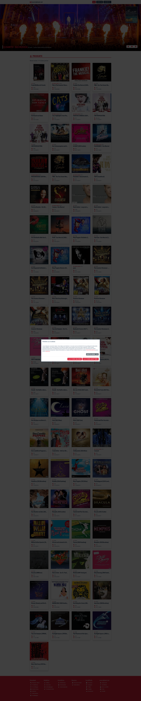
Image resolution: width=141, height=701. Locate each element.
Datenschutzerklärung (90, 350)
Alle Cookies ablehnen (74, 359)
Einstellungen (91, 354)
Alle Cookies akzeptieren (90, 359)
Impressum (47, 351)
